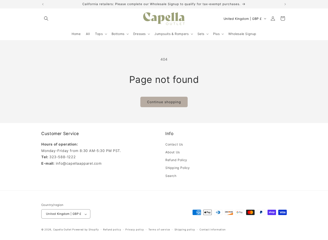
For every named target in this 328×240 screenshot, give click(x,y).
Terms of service (159, 229)
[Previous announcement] (43, 4)
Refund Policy (176, 160)
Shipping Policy (177, 168)
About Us (172, 152)
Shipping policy (184, 229)
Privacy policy (134, 229)
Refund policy (112, 229)
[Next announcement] (285, 4)
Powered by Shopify (85, 229)
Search (170, 175)
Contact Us (174, 144)
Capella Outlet (62, 229)
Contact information (212, 229)
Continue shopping (164, 102)
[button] (46, 18)
